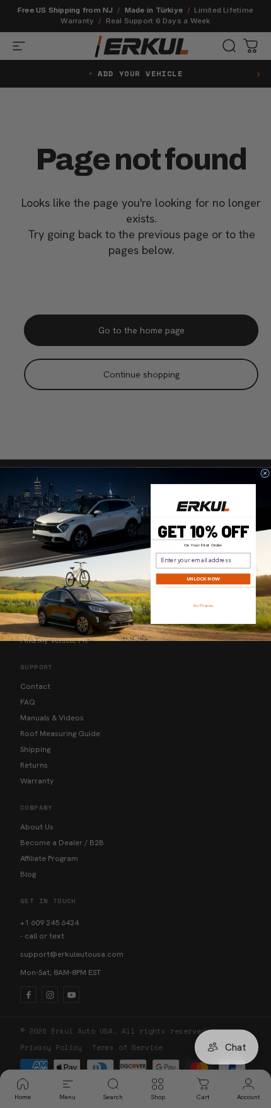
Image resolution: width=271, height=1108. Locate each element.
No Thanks (203, 605)
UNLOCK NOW (203, 578)
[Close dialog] (265, 473)
